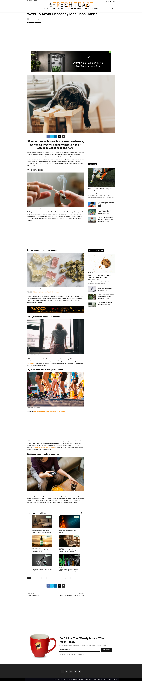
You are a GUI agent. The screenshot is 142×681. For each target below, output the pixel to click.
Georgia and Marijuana (33, 595)
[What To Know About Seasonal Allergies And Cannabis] (92, 204)
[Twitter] (52, 136)
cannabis (39, 578)
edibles (44, 578)
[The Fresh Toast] (71, 4)
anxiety (33, 578)
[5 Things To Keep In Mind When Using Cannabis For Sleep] (92, 297)
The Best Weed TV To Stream (105, 302)
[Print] (63, 136)
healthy (53, 578)
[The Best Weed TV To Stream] (92, 304)
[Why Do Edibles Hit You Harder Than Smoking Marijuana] (101, 263)
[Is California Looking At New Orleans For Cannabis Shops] (92, 220)
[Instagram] (66, 671)
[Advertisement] (71, 36)
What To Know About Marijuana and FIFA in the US (100, 190)
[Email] (59, 136)
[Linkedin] (55, 136)
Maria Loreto (34, 19)
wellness (78, 578)
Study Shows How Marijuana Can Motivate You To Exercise (49, 411)
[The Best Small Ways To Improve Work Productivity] (92, 289)
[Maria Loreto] (28, 19)
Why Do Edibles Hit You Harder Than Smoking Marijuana (100, 276)
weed (73, 578)
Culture (90, 186)
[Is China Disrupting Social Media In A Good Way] (92, 212)
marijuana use (66, 578)
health (48, 578)
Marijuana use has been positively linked (43, 447)
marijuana (59, 578)
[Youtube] (79, 671)
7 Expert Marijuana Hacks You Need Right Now (46, 292)
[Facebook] (48, 136)
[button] (113, 8)
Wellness (38, 22)
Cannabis (29, 22)
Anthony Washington (93, 193)
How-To (34, 22)
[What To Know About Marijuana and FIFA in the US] (101, 177)
